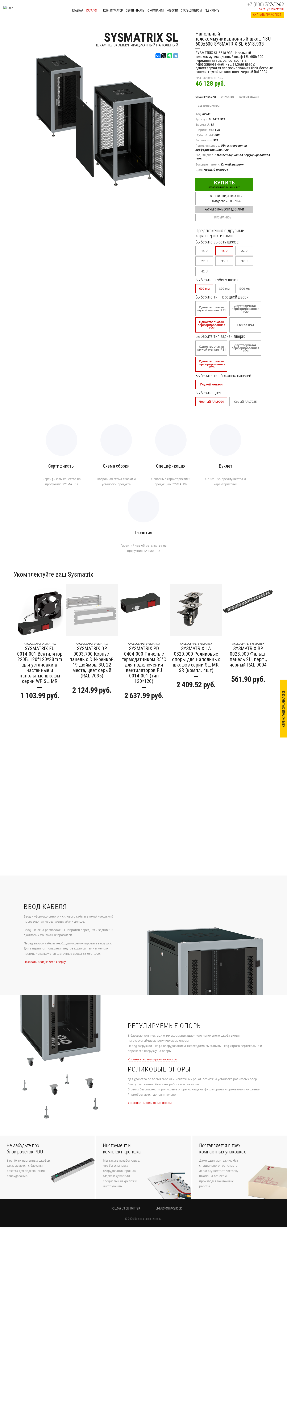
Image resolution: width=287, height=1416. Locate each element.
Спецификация (205, 96)
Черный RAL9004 (211, 402)
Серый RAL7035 (245, 402)
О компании (155, 10)
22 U (244, 251)
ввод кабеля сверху (45, 962)
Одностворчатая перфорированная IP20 (211, 325)
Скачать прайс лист (267, 14)
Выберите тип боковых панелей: (223, 375)
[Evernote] (169, 55)
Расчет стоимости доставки (224, 209)
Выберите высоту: (217, 242)
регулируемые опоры (152, 1059)
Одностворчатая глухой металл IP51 (211, 308)
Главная (77, 10)
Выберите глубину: (217, 280)
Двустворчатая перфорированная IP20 (245, 309)
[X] (163, 55)
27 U (204, 261)
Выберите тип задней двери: (220, 336)
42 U (204, 271)
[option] (40, 643)
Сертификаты (135, 10)
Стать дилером (191, 10)
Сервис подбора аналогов (283, 708)
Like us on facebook (169, 1208)
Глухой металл (211, 384)
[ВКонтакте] (158, 55)
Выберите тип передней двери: (222, 297)
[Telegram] (175, 55)
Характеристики (209, 106)
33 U (224, 261)
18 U (224, 251)
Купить (224, 184)
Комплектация (249, 96)
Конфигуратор (113, 10)
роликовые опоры (150, 1103)
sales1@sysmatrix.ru (271, 9)
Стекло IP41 (245, 325)
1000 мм (244, 289)
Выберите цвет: (208, 393)
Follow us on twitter (126, 1208)
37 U (244, 261)
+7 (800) (266, 4)
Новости (172, 10)
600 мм (204, 289)
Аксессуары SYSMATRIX (40, 644)
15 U (204, 251)
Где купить (212, 10)
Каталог (92, 10)
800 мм (224, 289)
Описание (227, 96)
